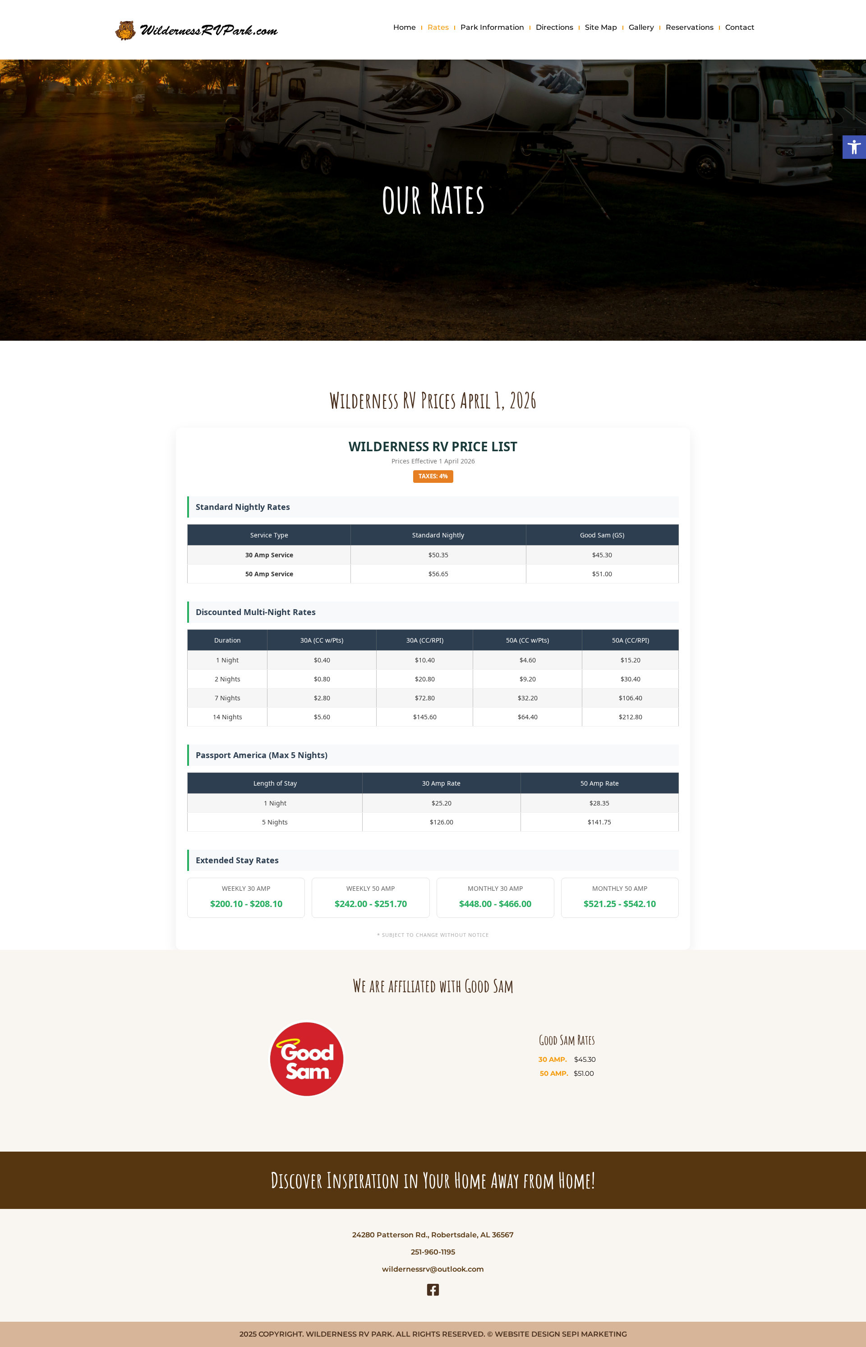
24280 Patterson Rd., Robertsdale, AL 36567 (433, 1235)
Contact (740, 27)
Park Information (492, 27)
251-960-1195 (433, 1252)
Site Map (601, 27)
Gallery (641, 27)
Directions (554, 27)
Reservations (690, 27)
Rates (438, 27)
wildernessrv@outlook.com (433, 1269)
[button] (854, 147)
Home (404, 27)
